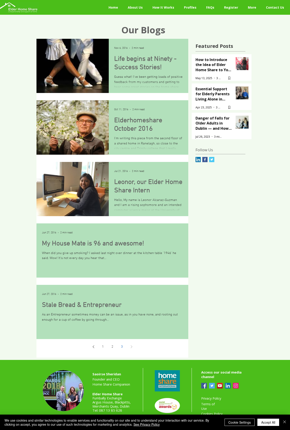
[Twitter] (212, 385)
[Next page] (131, 347)
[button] (212, 7)
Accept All (268, 422)
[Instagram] (236, 385)
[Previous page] (93, 347)
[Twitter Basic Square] (211, 159)
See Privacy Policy (146, 424)
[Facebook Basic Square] (205, 159)
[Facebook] (204, 385)
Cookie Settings (239, 422)
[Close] (284, 422)
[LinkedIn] (228, 385)
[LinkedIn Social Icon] (198, 159)
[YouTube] (220, 385)
